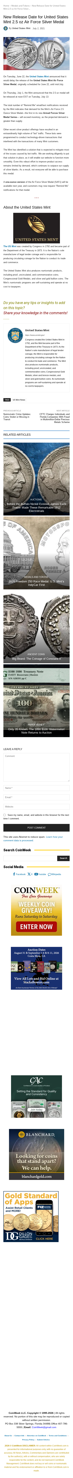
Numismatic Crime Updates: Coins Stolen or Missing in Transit (17, 417)
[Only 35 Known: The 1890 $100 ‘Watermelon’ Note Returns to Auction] (36, 700)
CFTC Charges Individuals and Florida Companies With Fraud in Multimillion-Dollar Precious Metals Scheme (55, 418)
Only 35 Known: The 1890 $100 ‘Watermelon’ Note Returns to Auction (36, 731)
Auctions (36, 499)
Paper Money (36, 725)
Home (6, 5)
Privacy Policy (28, 1440)
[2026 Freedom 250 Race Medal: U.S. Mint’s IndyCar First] (36, 553)
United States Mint (21, 28)
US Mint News (19, 399)
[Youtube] (36, 874)
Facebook (21, 874)
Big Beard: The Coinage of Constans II (36, 658)
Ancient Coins (36, 654)
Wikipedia (56, 874)
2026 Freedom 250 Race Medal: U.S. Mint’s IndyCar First (36, 583)
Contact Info (19, 1436)
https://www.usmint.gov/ (35, 335)
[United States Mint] (6, 28)
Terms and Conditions (58, 1436)
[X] (29, 874)
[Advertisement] (36, 1032)
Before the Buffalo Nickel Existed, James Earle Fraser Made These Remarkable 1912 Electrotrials (36, 507)
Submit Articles (43, 1440)
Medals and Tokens (20, 5)
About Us (8, 1436)
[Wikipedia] (49, 874)
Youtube (42, 874)
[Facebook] (14, 874)
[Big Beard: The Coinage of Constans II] (36, 626)
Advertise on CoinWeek (36, 1436)
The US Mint (9, 246)
